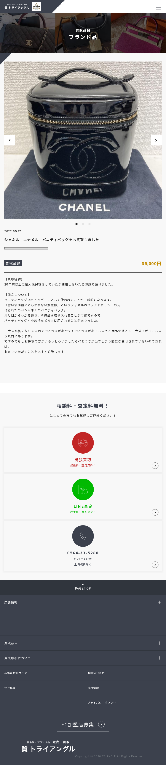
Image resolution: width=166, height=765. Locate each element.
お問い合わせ (96, 673)
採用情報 (93, 687)
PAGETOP (83, 588)
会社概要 (10, 687)
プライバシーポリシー (102, 702)
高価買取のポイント (17, 673)
